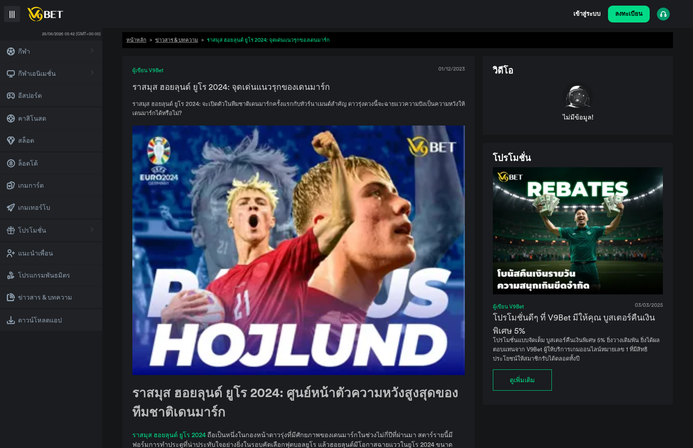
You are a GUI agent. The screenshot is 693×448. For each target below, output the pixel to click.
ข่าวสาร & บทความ (176, 40)
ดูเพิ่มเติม (522, 380)
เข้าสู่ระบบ (587, 14)
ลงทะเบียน (628, 14)
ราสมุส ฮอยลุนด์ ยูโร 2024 (169, 435)
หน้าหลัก (136, 40)
